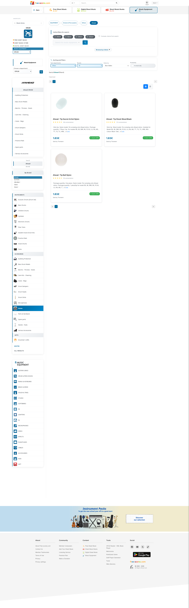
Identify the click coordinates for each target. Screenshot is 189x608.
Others (80, 37)
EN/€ (154, 3)
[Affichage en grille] (145, 86)
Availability (133, 62)
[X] (143, 547)
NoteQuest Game (111, 554)
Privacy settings (40, 562)
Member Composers (65, 546)
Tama (16, 185)
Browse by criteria (102, 50)
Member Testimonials (42, 552)
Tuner (108, 561)
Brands (79, 63)
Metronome (110, 551)
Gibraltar (17, 182)
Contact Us (39, 549)
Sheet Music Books (91, 549)
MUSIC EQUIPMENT (20, 48)
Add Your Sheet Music (66, 549)
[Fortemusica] (131, 567)
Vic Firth (17, 180)
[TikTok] (148, 547)
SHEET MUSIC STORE (21, 43)
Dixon (16, 187)
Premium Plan (63, 555)
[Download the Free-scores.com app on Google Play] (142, 554)
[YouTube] (137, 547)
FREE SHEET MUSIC (20, 40)
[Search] (41, 71)
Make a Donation (64, 558)
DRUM (59, 37)
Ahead (28, 164)
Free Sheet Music (90, 546)
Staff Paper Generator (113, 557)
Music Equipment (90, 555)
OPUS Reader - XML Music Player (115, 547)
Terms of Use (39, 555)
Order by (106, 63)
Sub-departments (56, 63)
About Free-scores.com (42, 546)
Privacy (37, 558)
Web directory (110, 564)
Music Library (21, 23)
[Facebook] (132, 547)
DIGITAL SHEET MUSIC (21, 46)
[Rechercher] (116, 3)
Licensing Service (64, 552)
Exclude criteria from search (110, 36)
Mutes (16, 346)
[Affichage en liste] (150, 86)
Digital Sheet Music (91, 552)
